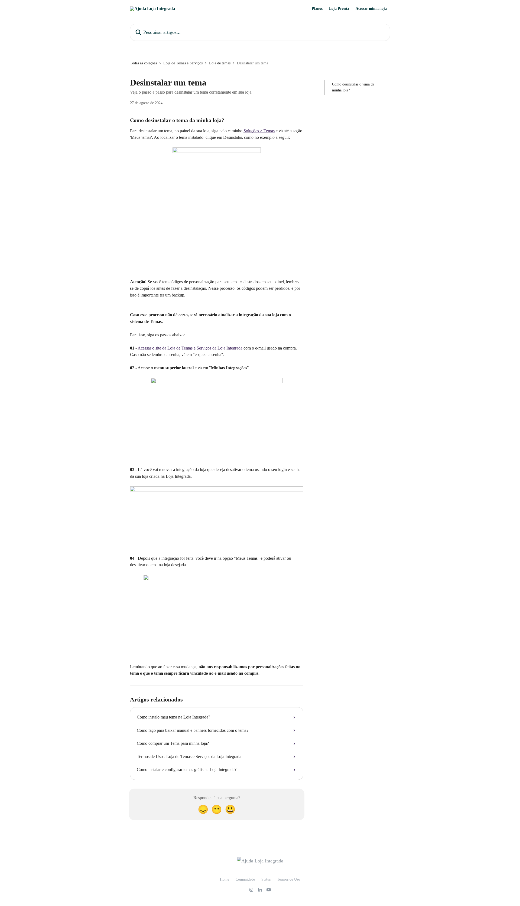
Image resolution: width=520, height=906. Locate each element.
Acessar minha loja (371, 9)
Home (224, 879)
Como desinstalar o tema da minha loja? (353, 87)
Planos (317, 9)
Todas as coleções (143, 63)
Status (266, 879)
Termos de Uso (288, 879)
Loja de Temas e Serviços (183, 63)
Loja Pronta (339, 9)
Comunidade (245, 879)
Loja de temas (219, 63)
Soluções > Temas (259, 131)
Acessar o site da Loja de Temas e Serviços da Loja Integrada (190, 348)
